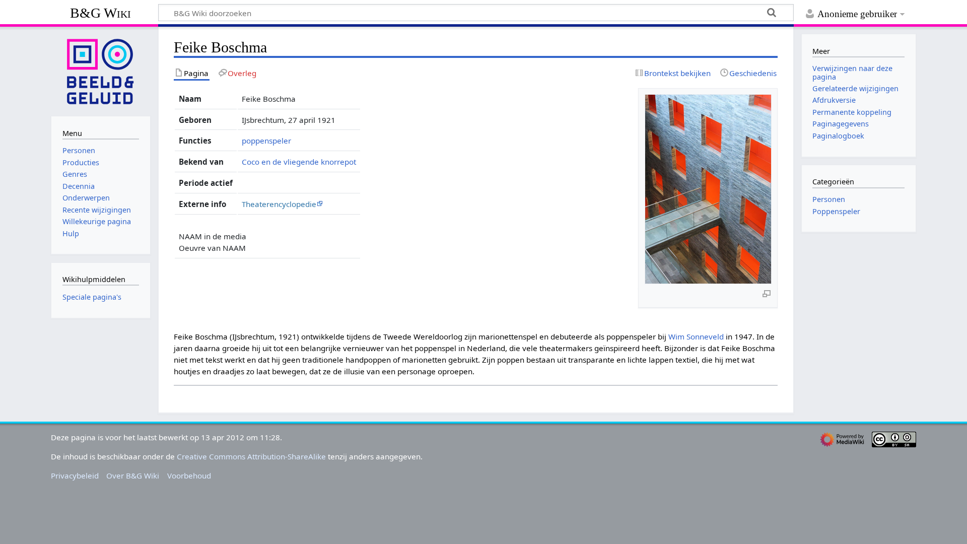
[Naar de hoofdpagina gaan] (101, 70)
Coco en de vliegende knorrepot (299, 162)
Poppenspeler (836, 211)
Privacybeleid (75, 475)
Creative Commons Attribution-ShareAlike (251, 456)
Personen (828, 199)
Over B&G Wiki (132, 475)
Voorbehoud (189, 475)
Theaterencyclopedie (279, 204)
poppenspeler (266, 140)
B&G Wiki (100, 13)
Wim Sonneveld (696, 336)
